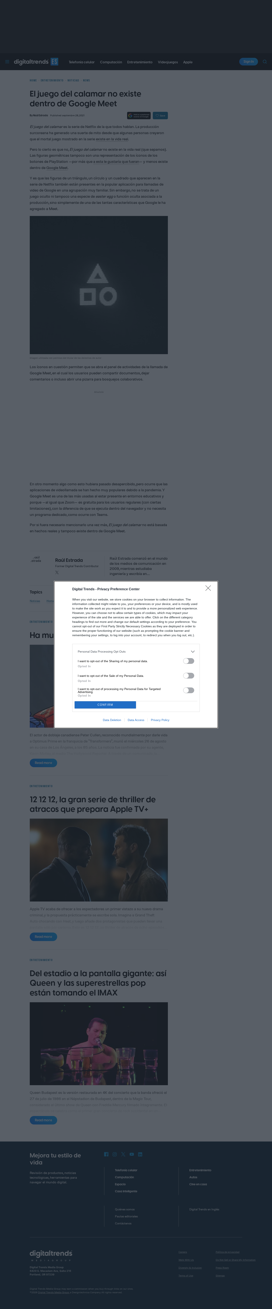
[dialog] (136, 654)
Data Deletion (112, 720)
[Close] (209, 589)
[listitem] (136, 651)
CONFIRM (105, 704)
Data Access (136, 720)
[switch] (188, 661)
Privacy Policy (160, 720)
